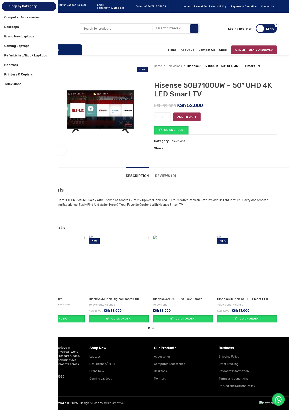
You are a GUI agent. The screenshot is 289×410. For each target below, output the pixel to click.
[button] (171, 130)
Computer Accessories (169, 364)
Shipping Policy (229, 356)
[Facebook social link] (166, 148)
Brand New (96, 371)
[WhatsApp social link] (176, 148)
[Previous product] (156, 75)
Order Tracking (228, 364)
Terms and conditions (233, 378)
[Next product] (164, 75)
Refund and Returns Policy (237, 386)
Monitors (160, 378)
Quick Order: (121, 318)
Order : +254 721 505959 (254, 49)
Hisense (110, 304)
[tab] (137, 173)
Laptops (95, 356)
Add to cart (186, 116)
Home (158, 66)
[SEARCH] (194, 28)
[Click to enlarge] (61, 150)
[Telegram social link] (181, 148)
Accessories (162, 356)
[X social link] (171, 148)
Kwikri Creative (114, 403)
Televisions (174, 66)
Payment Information (234, 371)
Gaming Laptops (100, 378)
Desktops (160, 371)
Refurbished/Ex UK (102, 364)
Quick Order (173, 130)
